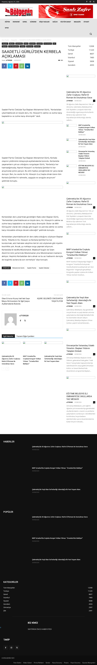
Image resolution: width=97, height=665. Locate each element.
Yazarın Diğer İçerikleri (25, 336)
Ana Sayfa (5, 40)
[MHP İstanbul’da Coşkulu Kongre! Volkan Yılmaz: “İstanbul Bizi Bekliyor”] (32, 347)
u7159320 (9, 60)
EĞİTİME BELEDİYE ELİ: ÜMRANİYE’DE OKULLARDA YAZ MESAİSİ (79, 396)
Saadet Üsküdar (44, 268)
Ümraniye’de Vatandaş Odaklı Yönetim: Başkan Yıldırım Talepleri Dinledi (80, 348)
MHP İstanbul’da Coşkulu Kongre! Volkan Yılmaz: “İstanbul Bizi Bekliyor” (78, 252)
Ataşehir (14, 40)
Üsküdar (37, 46)
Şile (54, 43)
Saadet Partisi (31, 268)
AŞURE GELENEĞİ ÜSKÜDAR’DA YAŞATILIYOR (50, 299)
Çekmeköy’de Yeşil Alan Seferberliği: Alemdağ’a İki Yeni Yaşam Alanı (53, 358)
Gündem (32, 43)
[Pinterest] (15, 65)
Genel (26, 43)
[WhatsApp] (21, 65)
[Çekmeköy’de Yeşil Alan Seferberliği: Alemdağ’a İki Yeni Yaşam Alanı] (53, 347)
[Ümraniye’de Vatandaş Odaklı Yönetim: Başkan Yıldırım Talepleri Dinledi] (71, 153)
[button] (91, 34)
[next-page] (7, 368)
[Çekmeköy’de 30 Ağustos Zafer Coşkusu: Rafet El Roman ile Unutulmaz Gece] (11, 347)
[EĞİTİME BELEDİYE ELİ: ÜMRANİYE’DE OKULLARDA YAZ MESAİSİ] (71, 168)
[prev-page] (3, 368)
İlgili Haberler (8, 336)
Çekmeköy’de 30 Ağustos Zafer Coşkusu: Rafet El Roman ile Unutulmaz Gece (79, 95)
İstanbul (39, 43)
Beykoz (12, 43)
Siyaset (5, 46)
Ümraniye (30, 46)
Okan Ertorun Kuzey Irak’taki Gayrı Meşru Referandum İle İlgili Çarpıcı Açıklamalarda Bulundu (16, 301)
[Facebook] (86, 1)
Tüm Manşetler (13, 46)
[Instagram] (90, 1)
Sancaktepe (47, 43)
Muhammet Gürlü (18, 268)
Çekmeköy (19, 43)
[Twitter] (93, 1)
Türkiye (22, 46)
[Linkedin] (27, 65)
